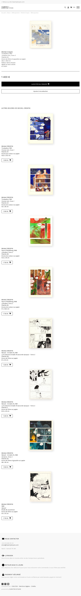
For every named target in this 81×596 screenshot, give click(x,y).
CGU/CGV (15, 586)
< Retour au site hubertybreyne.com (12, 2)
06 (14, 523)
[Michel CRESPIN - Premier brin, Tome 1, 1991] (40, 128)
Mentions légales (24, 586)
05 (11, 523)
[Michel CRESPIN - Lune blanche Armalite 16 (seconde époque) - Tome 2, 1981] (40, 333)
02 (5, 523)
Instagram (5, 584)
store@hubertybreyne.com (10, 545)
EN (74, 7)
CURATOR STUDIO (15, 589)
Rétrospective (16, 12)
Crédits (33, 586)
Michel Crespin (7, 52)
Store (8, 12)
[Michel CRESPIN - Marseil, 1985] (40, 486)
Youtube (8, 584)
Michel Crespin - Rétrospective (29, 12)
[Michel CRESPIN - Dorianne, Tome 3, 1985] (40, 435)
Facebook (2, 584)
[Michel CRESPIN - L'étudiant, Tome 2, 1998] (40, 231)
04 (9, 523)
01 (3, 523)
